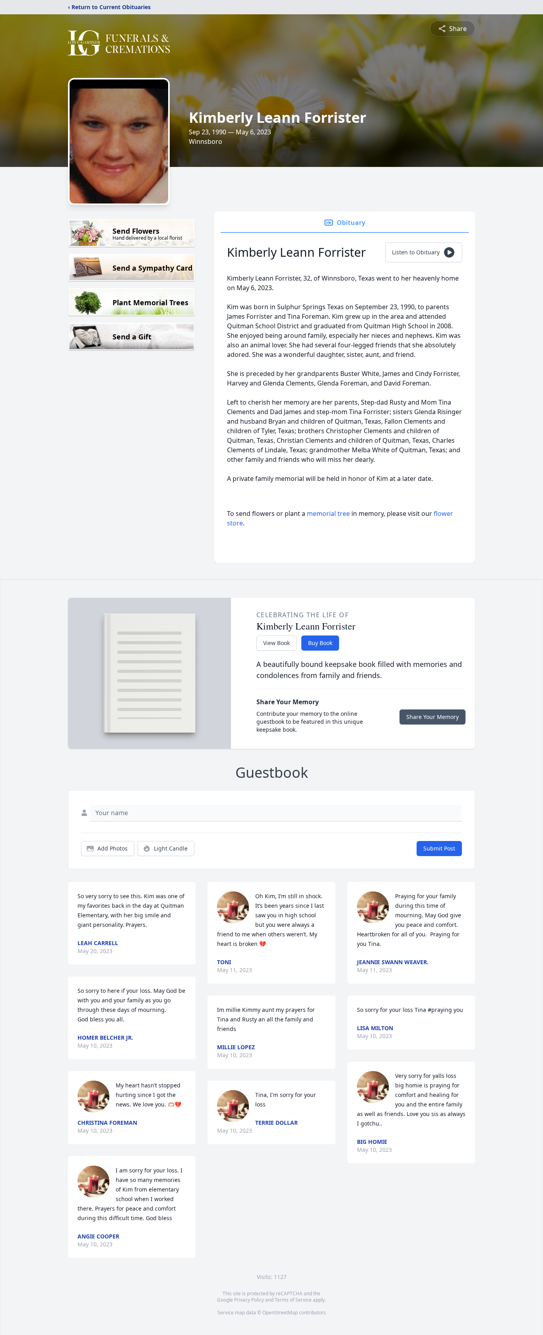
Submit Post (439, 848)
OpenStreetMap (280, 1312)
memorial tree (328, 513)
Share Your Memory (432, 717)
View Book (276, 643)
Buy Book (320, 643)
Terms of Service (293, 1299)
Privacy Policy (249, 1299)
